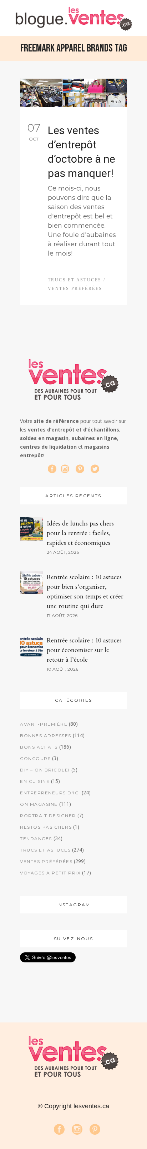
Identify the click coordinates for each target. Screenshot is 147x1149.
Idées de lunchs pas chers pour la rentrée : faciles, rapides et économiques (80, 533)
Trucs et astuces (74, 279)
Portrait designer (48, 815)
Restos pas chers (46, 827)
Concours (35, 758)
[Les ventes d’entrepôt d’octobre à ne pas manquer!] (73, 93)
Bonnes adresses (45, 735)
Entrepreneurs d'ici (50, 792)
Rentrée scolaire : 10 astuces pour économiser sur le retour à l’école (84, 650)
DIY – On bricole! (45, 770)
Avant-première (43, 724)
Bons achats (39, 747)
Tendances (36, 838)
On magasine (39, 804)
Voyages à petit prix (50, 873)
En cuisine (35, 781)
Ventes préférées (75, 288)
